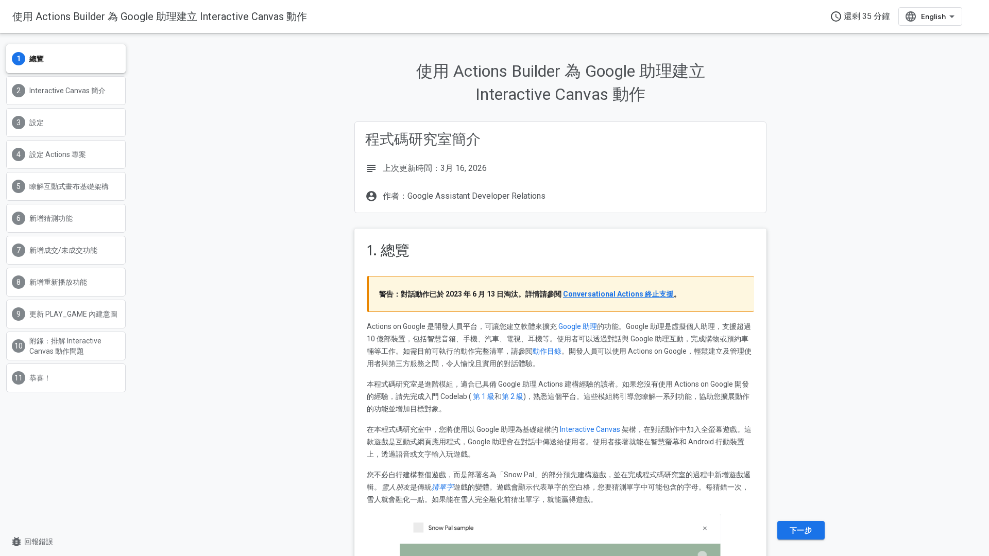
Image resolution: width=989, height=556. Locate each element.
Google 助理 (577, 326)
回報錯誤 (31, 541)
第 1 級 (483, 396)
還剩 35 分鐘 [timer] (860, 16)
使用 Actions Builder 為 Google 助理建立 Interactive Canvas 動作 (159, 16)
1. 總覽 (388, 250)
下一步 (801, 530)
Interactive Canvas (590, 429)
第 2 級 (512, 396)
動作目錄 (547, 351)
